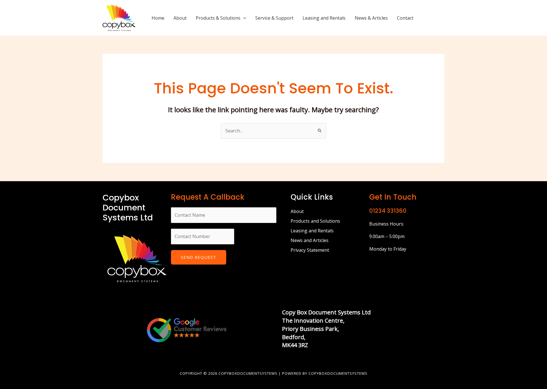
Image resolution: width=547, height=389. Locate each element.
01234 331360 (388, 211)
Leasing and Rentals (324, 18)
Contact (405, 18)
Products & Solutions (218, 18)
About (180, 18)
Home (158, 18)
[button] (243, 18)
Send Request (198, 257)
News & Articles (371, 18)
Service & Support (274, 18)
